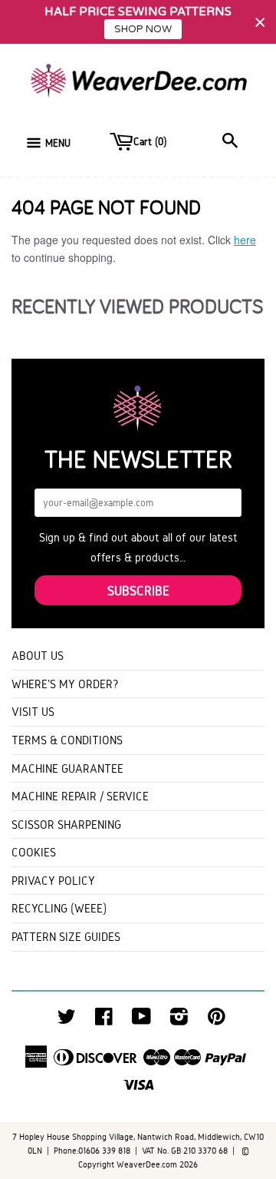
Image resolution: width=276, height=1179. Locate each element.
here (245, 239)
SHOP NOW (143, 29)
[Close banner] (260, 22)
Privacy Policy (53, 880)
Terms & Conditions (67, 740)
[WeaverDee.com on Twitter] (67, 1020)
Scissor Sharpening (66, 824)
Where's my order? (65, 684)
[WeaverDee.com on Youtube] (141, 1020)
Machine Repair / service (80, 796)
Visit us (33, 711)
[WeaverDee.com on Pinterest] (216, 1020)
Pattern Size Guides (66, 936)
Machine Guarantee (67, 768)
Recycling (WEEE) (59, 908)
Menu (58, 143)
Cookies (34, 852)
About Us (38, 655)
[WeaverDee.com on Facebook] (103, 1020)
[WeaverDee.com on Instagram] (179, 1020)
